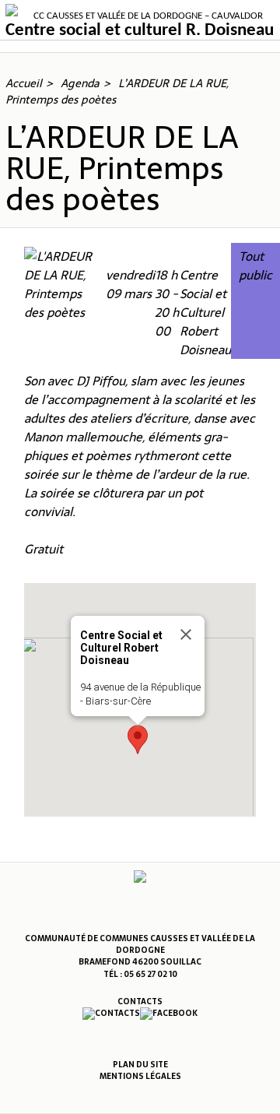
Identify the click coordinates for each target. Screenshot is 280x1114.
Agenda (80, 83)
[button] (138, 739)
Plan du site (140, 1064)
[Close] (186, 634)
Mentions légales (140, 1076)
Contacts (140, 1001)
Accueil (23, 83)
